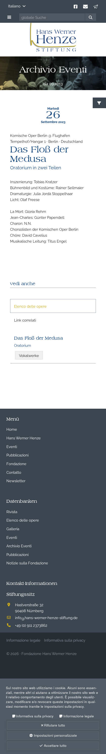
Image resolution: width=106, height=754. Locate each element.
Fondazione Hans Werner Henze (49, 653)
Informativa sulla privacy (34, 716)
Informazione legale (78, 716)
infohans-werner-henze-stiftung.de (46, 617)
